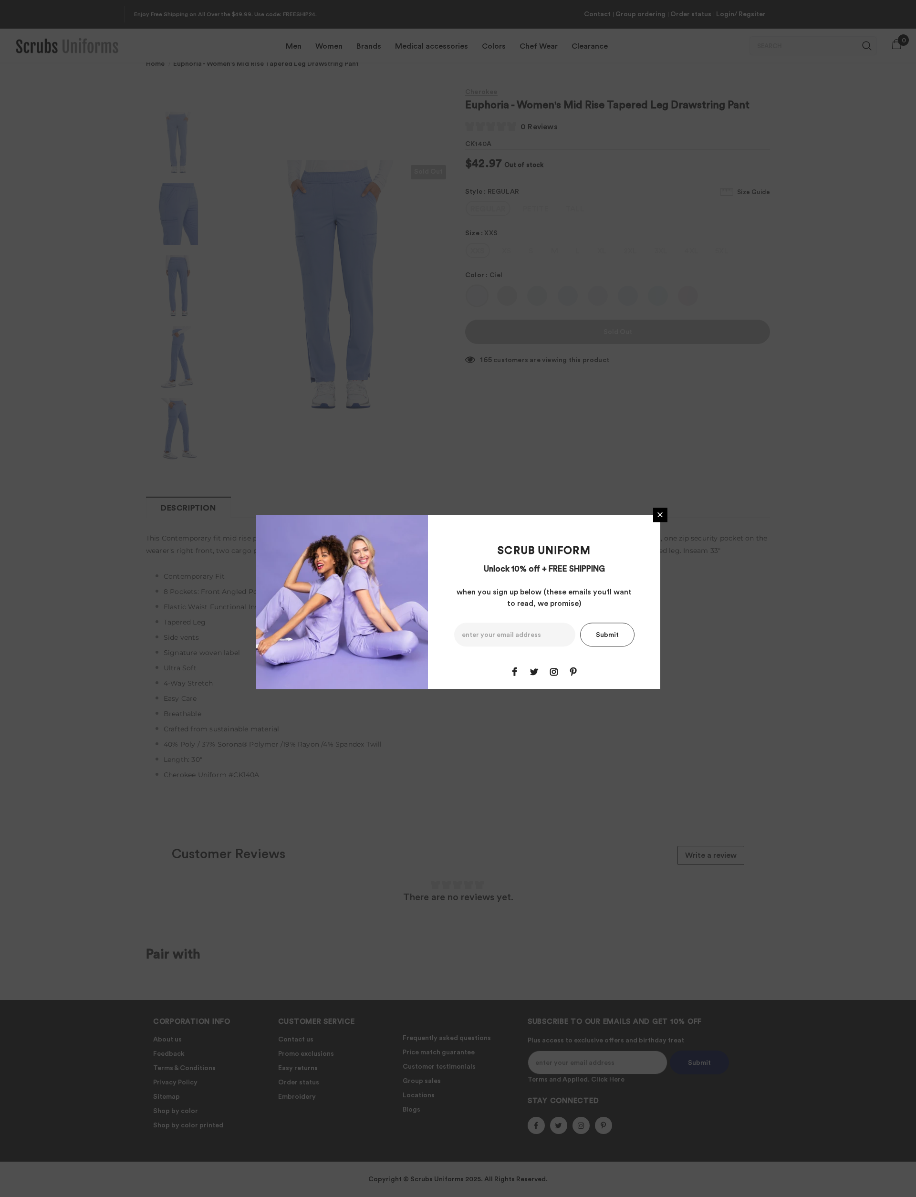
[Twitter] (534, 672)
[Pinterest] (573, 672)
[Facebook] (515, 672)
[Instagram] (554, 672)
